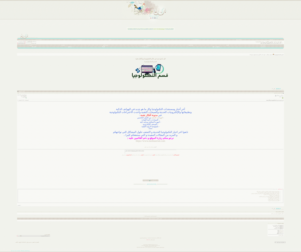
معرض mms (263, 45)
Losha (155, 246)
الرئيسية (271, 39)
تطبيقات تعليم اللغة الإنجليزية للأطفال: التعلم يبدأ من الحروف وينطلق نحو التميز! (265, 193)
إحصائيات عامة (238, 39)
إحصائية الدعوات (196, 39)
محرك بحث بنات (39, 39)
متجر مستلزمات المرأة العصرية (273, 198)
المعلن (33, 242)
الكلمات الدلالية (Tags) (280, 211)
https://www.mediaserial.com (150, 140)
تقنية (276, 213)
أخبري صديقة (79, 39)
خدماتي (110, 39)
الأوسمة (227, 45)
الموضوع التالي (147, 216)
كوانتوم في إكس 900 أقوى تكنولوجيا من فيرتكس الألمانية (269, 196)
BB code (281, 230)
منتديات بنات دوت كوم (278, 41)
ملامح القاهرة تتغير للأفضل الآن (273, 197)
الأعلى (17, 242)
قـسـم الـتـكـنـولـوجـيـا (259, 41)
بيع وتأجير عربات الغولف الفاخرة (273, 199)
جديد (274, 213)
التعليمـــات (63, 45)
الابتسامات (281, 231)
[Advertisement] (150, 83)
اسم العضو (34, 41)
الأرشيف (20, 242)
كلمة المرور (34, 43)
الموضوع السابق (153, 216)
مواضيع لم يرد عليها (147, 39)
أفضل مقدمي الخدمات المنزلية (273, 200)
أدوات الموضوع (21, 91)
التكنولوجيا (279, 213)
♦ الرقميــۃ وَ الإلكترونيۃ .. (268, 41)
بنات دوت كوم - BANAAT (27, 242)
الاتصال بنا (37, 242)
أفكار (282, 213)
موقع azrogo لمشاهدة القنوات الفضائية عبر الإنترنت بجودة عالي (268, 191)
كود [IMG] (281, 232)
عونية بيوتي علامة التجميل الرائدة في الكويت (271, 194)
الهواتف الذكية (157, 118)
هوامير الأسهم (105, 45)
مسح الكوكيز (191, 45)
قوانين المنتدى (280, 235)
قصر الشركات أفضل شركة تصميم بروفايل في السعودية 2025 (268, 192)
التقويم (30, 45)
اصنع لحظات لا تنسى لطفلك (274, 195)
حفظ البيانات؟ (20, 41)
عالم (272, 213)
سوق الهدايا (149, 45)
